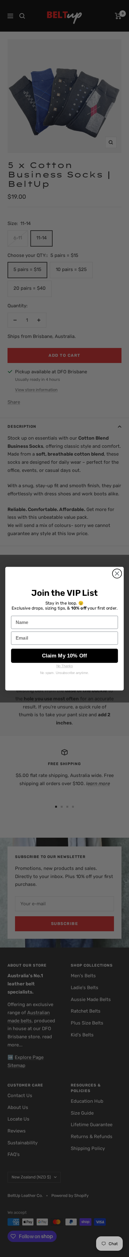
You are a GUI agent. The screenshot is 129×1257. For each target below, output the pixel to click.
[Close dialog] (116, 573)
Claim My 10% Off (64, 655)
